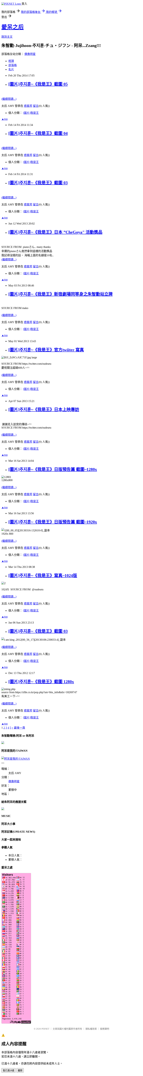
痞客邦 (28, 105)
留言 (36, 105)
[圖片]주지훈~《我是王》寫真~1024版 (42, 575)
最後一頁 (19, 727)
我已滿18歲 (8, 1070)
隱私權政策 (91, 1028)
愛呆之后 (12, 27)
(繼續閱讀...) (8, 98)
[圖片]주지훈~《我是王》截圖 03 (38, 182)
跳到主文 (7, 36)
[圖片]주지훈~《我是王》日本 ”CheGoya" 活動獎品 (55, 232)
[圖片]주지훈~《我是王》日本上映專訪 (43, 409)
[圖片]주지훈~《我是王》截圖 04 (38, 133)
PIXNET (45, 1028)
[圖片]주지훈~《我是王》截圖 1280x (41, 681)
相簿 (11, 61)
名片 (11, 69)
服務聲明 (104, 1028)
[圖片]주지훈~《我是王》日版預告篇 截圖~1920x (52, 522)
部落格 (12, 65)
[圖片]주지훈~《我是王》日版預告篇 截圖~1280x (52, 469)
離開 (20, 1070)
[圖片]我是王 (31, 112)
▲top (4, 118)
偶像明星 (30, 54)
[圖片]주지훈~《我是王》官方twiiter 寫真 (46, 350)
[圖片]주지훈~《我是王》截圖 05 (38, 84)
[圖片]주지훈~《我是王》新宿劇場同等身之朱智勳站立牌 (60, 294)
